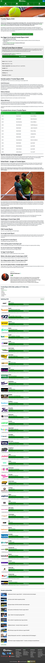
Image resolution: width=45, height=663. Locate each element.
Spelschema (4, 294)
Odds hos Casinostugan (12, 515)
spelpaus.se (19, 53)
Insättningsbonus (26, 652)
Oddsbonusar (25, 651)
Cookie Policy (40, 655)
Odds (3, 291)
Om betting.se (40, 651)
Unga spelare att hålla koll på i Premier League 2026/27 (18, 609)
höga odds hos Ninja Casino (12, 415)
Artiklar (3, 295)
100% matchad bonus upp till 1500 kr (14, 309)
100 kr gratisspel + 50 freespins (13, 535)
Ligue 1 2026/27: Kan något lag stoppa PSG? (16, 614)
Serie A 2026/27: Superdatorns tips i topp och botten (17, 620)
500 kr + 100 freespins (11, 528)
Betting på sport (33, 652)
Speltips (3, 292)
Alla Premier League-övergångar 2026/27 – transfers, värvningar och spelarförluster (23, 640)
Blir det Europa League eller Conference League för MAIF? (19, 630)
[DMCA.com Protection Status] (31, 661)
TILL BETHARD (22, 56)
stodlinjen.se (14, 53)
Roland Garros (4, 290)
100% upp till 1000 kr (11, 389)
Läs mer (42, 299)
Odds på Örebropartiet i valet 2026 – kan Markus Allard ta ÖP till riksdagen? (22, 635)
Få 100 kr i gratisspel (11, 562)
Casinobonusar (25, 654)
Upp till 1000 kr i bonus (12, 362)
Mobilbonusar (25, 653)
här (14, 54)
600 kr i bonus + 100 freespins (13, 402)
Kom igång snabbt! (11, 542)
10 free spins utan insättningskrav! (13, 442)
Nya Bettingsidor (18, 652)
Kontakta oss (40, 652)
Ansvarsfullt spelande (23, 661)
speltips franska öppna (11, 42)
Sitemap (39, 656)
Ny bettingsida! (10, 409)
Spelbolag (17, 651)
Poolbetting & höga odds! (12, 575)
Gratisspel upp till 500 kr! (12, 495)
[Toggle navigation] (1, 1)
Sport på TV (32, 651)
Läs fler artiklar (3, 644)
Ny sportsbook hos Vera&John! (13, 475)
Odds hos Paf (10, 522)
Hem (1, 6)
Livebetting (17, 656)
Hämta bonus (26, 304)
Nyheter (31, 654)
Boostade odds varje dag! (12, 482)
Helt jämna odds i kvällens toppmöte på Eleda (16, 599)
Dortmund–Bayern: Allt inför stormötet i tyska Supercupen (19, 604)
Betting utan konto (19, 655)
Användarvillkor (40, 653)
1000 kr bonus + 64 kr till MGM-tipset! (14, 395)
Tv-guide (3, 293)
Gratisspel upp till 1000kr (12, 382)
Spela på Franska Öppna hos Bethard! (22, 34)
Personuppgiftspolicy (41, 654)
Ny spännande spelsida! (12, 455)
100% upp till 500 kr (11, 342)
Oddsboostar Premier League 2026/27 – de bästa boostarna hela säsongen (22, 594)
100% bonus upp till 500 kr (12, 548)
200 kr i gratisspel (11, 369)
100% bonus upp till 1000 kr (12, 329)
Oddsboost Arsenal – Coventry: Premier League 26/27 (18, 625)
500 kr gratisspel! (11, 302)
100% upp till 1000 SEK (12, 462)
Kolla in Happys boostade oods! (13, 429)
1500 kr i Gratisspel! (11, 322)
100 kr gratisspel (11, 508)
